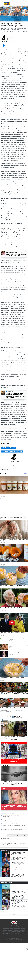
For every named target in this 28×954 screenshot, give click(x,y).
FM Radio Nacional (14, 451)
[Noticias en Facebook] (11, 926)
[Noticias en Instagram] (8, 926)
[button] (25, 51)
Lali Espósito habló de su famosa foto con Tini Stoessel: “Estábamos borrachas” (16, 254)
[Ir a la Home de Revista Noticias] (6, 3)
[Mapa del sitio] (19, 926)
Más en (9, 717)
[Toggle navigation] (2, 3)
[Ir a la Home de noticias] (14, 922)
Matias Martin (12, 447)
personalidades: (5, 446)
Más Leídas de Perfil (6, 883)
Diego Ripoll (4, 447)
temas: (2, 449)
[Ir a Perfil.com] (25, 0)
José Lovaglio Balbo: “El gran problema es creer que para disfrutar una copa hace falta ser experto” (15, 395)
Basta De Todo (5, 451)
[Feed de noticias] (16, 926)
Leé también (10, 251)
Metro (21, 451)
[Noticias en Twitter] (13, 926)
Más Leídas (4, 850)
